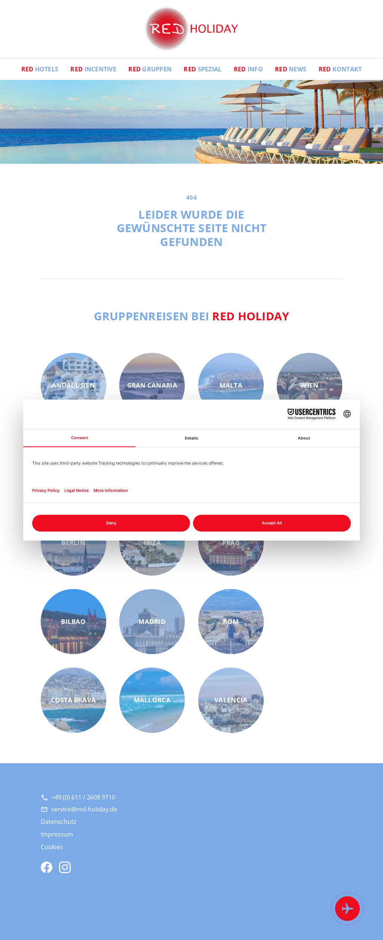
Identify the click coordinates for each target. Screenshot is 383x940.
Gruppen (150, 69)
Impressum (57, 834)
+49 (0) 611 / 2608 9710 (83, 797)
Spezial (202, 69)
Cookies (52, 847)
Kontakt (340, 69)
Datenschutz (58, 821)
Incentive (93, 69)
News (290, 69)
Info (248, 69)
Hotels (40, 69)
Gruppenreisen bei (191, 316)
